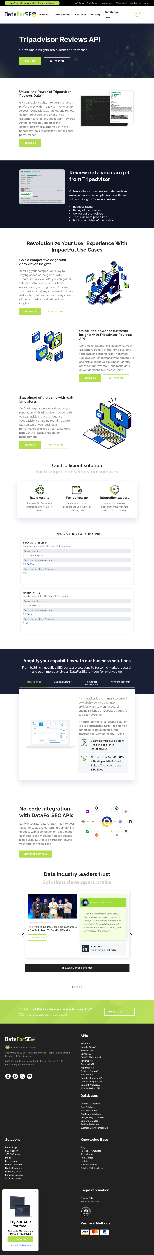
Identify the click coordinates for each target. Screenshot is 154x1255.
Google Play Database (92, 1117)
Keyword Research (120, 682)
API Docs (79, 3)
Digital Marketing (13, 1168)
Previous (15, 187)
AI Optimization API (90, 1088)
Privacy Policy (88, 1198)
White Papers (87, 1154)
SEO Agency (11, 1151)
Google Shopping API (91, 1078)
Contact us (135, 3)
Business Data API (90, 1071)
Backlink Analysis (63, 682)
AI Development (13, 1178)
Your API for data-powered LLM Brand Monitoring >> (32, 3)
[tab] (33, 683)
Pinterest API (87, 1064)
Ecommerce (11, 1161)
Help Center (87, 1158)
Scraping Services (14, 1175)
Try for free (137, 15)
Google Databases (90, 1103)
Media (8, 1158)
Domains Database (90, 1121)
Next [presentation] (131, 935)
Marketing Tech (13, 1171)
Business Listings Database (94, 1128)
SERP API (85, 1043)
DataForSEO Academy (92, 1168)
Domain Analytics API (91, 1081)
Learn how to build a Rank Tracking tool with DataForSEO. (108, 744)
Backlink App (11, 1147)
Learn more (37, 937)
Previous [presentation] (23, 935)
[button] (72, 987)
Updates (85, 1161)
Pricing (95, 14)
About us (106, 3)
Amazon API (87, 1074)
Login (146, 3)
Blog (83, 1147)
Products (44, 14)
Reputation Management (92, 683)
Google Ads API (88, 1047)
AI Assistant (121, 3)
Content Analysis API (91, 1085)
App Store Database (91, 1114)
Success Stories (89, 1164)
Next (69, 187)
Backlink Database (90, 1124)
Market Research (13, 1164)
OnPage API (86, 1054)
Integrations (62, 14)
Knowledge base (112, 15)
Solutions (80, 14)
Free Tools (92, 3)
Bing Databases (88, 1107)
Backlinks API (87, 1050)
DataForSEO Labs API (91, 1057)
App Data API (87, 1068)
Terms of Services (90, 1201)
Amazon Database (90, 1110)
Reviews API (87, 1061)
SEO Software (12, 1154)
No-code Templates (91, 1151)
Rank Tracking (33, 682)
